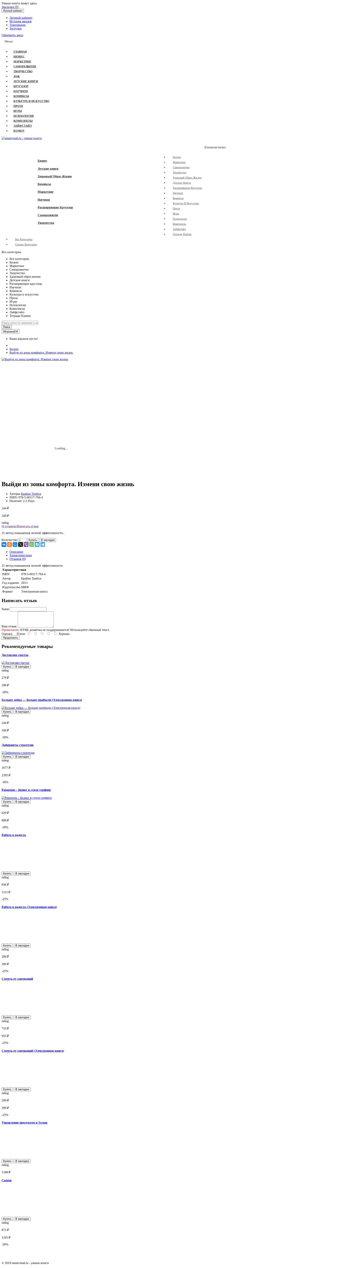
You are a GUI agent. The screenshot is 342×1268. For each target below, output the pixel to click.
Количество (9, 540)
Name (5, 609)
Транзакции (18, 25)
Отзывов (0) (18, 559)
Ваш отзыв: (9, 626)
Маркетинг (46, 191)
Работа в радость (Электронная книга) (29, 907)
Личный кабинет (21, 17)
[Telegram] (42, 544)
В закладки (47, 540)
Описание (16, 551)
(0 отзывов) (9, 526)
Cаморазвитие (48, 215)
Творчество (46, 222)
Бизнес (42, 160)
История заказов (21, 21)
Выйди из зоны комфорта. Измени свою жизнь (41, 352)
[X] (20, 544)
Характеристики (21, 555)
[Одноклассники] (9, 544)
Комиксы (44, 184)
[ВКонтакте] (4, 544)
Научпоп (44, 199)
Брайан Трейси (31, 493)
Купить (33, 540)
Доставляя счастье (15, 655)
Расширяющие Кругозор (55, 207)
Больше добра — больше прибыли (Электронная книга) (42, 700)
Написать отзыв (28, 526)
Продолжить (10, 637)
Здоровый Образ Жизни (55, 176)
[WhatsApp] (31, 544)
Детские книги (48, 168)
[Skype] (37, 544)
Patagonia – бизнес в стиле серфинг (26, 790)
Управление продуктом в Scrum (24, 1122)
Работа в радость (14, 835)
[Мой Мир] (15, 544)
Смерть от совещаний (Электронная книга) (33, 1050)
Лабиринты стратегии (17, 745)
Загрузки (16, 28)
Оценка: (7, 633)
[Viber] (26, 544)
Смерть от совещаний (17, 978)
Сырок (7, 1180)
